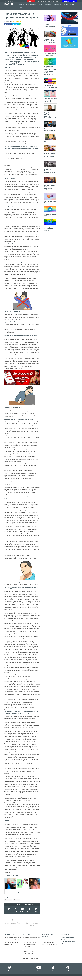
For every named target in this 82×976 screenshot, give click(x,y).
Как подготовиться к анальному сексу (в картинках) (50, 100)
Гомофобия (9, 899)
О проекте (41, 1)
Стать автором (50, 1)
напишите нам (17, 940)
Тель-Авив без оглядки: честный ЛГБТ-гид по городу (50, 40)
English (20, 7)
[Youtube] (8, 1)
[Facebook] (5, 1)
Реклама (58, 1)
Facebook (9, 24)
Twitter (16, 24)
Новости (21, 4)
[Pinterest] (12, 1)
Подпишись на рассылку (69, 1)
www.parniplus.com (9, 872)
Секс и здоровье (30, 4)
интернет (16, 899)
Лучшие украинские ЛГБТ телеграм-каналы (50, 228)
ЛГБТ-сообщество (45, 4)
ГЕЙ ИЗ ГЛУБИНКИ (69, 4)
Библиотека (58, 4)
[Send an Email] (10, 1)
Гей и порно (47, 142)
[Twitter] (7, 1)
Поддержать (31, 1)
